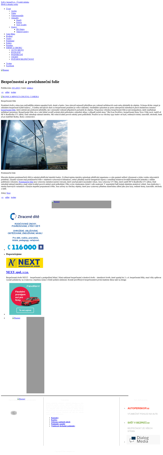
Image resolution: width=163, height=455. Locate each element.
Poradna (9, 45)
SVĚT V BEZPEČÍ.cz (139, 422)
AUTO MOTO (17, 50)
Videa (13, 13)
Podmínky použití (58, 424)
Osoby (8, 38)
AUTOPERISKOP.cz (138, 408)
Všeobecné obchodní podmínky (63, 426)
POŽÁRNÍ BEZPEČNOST (22, 59)
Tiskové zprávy (22, 32)
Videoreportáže (17, 16)
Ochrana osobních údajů (60, 422)
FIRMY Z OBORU (14, 48)
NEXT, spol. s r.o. (17, 272)
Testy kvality (21, 25)
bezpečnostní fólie (8, 110)
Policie (19, 22)
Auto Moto (10, 34)
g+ (3, 92)
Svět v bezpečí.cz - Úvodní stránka (15, 2)
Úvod (8, 9)
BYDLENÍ (15, 52)
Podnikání (10, 41)
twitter (13, 92)
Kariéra (54, 420)
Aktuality (15, 18)
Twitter (9, 63)
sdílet (7, 92)
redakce (30, 88)
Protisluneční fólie (26, 182)
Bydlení (9, 36)
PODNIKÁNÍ (17, 54)
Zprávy (14, 27)
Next (8, 193)
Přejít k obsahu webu (9, 4)
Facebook (10, 66)
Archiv (14, 11)
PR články (20, 29)
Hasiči (18, 20)
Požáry (9, 43)
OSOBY (14, 57)
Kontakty (55, 418)
